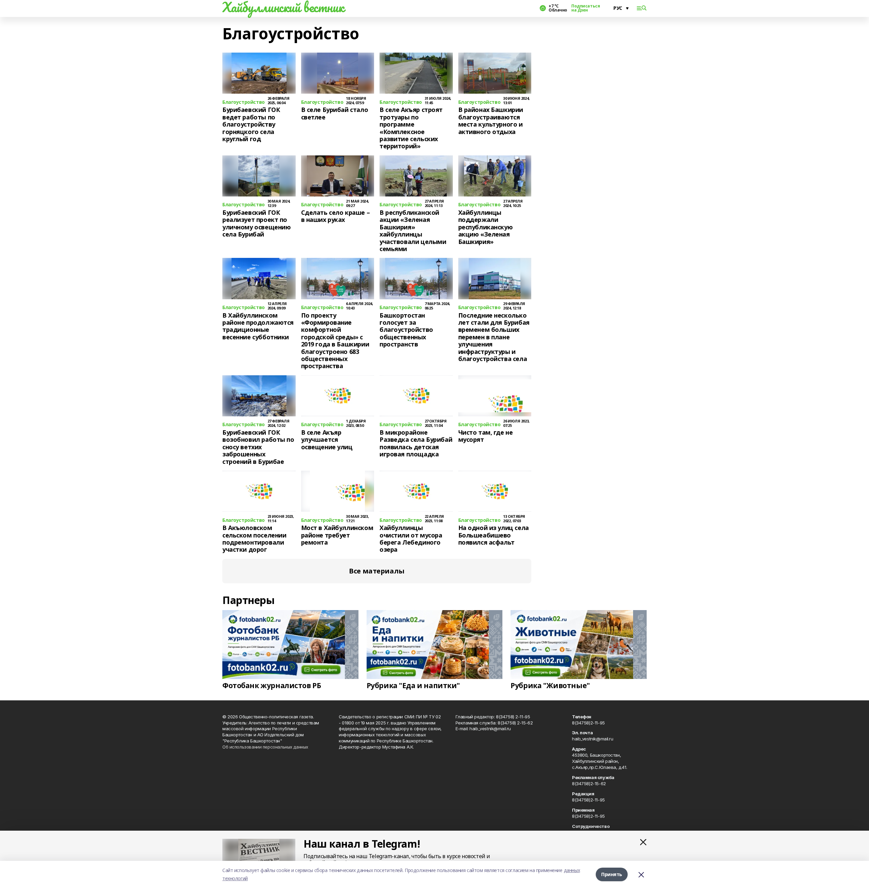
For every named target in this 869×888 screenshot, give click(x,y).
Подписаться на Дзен (585, 8)
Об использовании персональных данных (265, 747)
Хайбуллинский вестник (283, 7)
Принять (611, 874)
